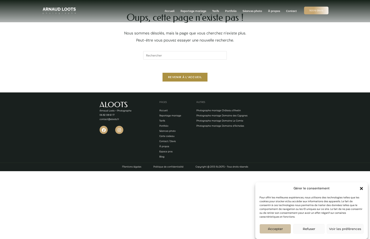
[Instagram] (119, 130)
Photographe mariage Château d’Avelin (218, 110)
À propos (274, 11)
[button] (361, 188)
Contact (291, 11)
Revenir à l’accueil (185, 77)
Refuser (309, 229)
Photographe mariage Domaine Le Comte (219, 120)
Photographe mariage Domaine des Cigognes (222, 115)
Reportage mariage (193, 11)
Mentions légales (131, 166)
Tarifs (215, 11)
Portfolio (231, 11)
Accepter (275, 229)
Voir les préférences (345, 229)
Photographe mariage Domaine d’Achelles (220, 126)
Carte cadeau (167, 136)
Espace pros (166, 151)
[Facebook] (104, 130)
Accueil (170, 11)
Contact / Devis (167, 141)
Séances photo (252, 11)
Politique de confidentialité (168, 166)
